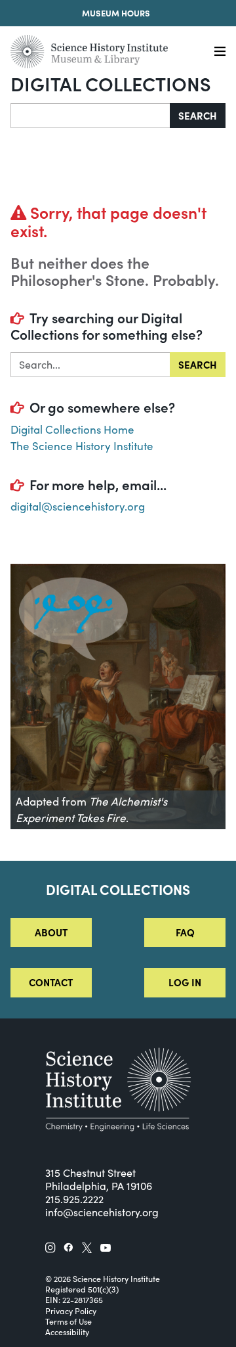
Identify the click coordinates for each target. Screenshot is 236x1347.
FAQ (185, 932)
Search (197, 115)
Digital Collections (110, 83)
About (51, 932)
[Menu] (220, 51)
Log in (184, 982)
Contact (51, 982)
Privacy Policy (70, 1311)
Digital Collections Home (72, 429)
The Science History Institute (81, 445)
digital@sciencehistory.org (77, 506)
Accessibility (67, 1332)
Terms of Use (68, 1321)
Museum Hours (116, 13)
